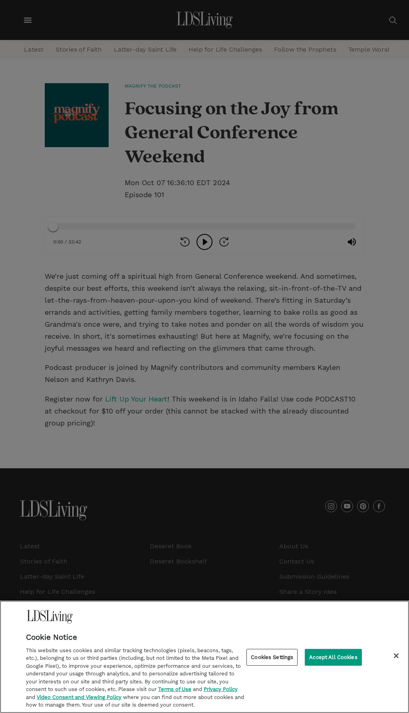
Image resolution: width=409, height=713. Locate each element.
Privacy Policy (221, 689)
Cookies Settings (272, 657)
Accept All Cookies (333, 657)
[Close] (396, 656)
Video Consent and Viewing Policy (79, 697)
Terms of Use (174, 689)
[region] (204, 657)
